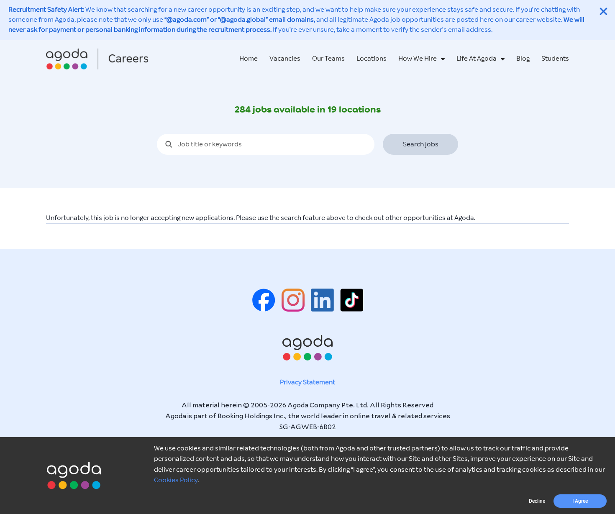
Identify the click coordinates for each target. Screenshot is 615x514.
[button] (537, 501)
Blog (523, 58)
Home (248, 58)
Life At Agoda (476, 58)
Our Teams (328, 58)
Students (555, 58)
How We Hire (417, 58)
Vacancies (284, 58)
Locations (371, 58)
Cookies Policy (175, 480)
